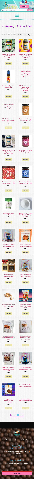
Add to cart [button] (8, 63)
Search (30, 10)
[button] (17, 15)
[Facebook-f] (23, 1)
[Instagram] (26, 1)
